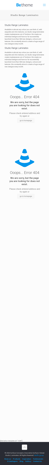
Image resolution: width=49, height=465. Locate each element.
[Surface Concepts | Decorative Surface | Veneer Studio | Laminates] (24, 5)
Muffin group (39, 455)
